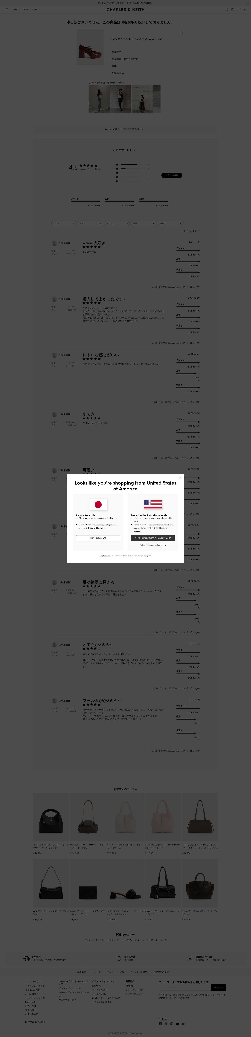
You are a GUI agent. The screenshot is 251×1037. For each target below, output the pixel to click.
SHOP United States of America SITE (153, 538)
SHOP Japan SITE (98, 538)
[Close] (180, 478)
